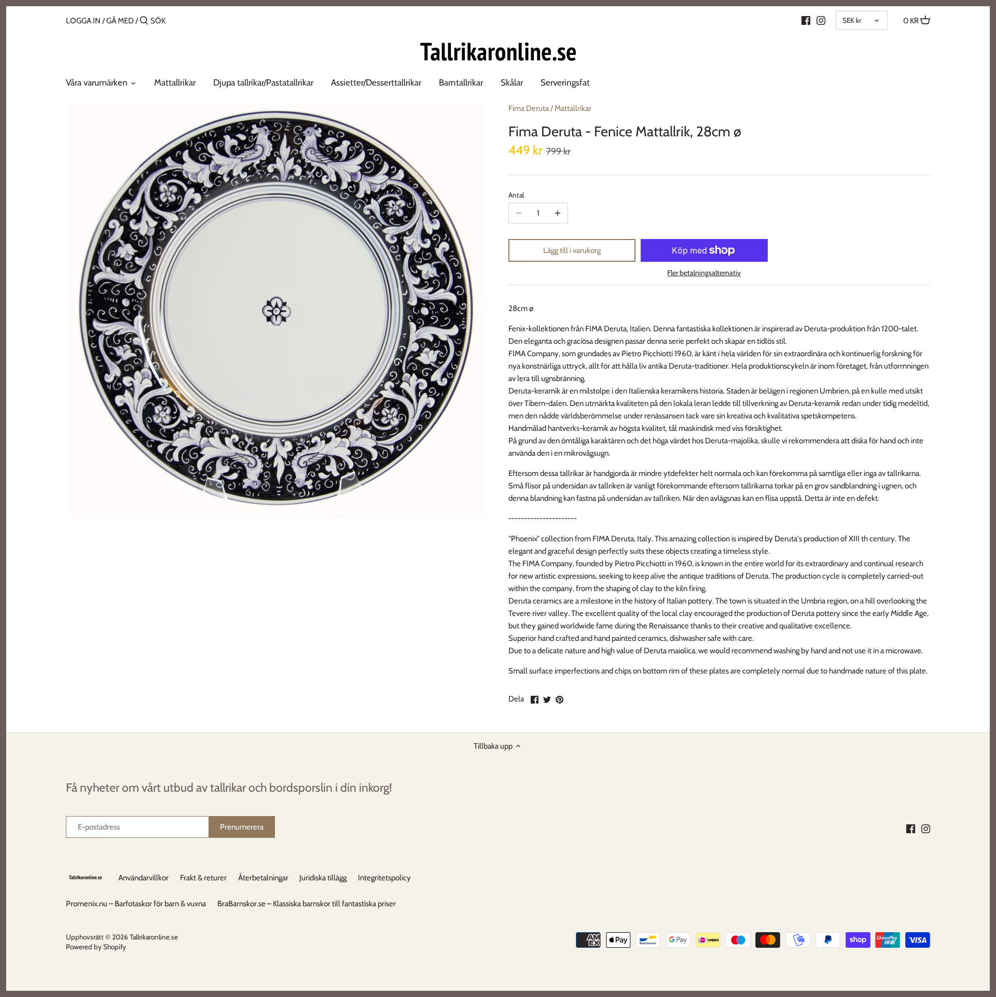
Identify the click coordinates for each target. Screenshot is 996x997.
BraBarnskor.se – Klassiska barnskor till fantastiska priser (306, 903)
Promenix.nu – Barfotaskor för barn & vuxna (136, 903)
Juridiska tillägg (323, 877)
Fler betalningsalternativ (704, 273)
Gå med (120, 20)
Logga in (83, 20)
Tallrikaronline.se (154, 937)
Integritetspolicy (384, 877)
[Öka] (558, 213)
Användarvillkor (143, 877)
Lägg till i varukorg (572, 250)
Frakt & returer (203, 877)
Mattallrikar (573, 108)
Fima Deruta (528, 108)
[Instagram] (821, 20)
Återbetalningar (263, 877)
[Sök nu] (144, 21)
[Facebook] (805, 20)
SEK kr (851, 20)
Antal (516, 195)
